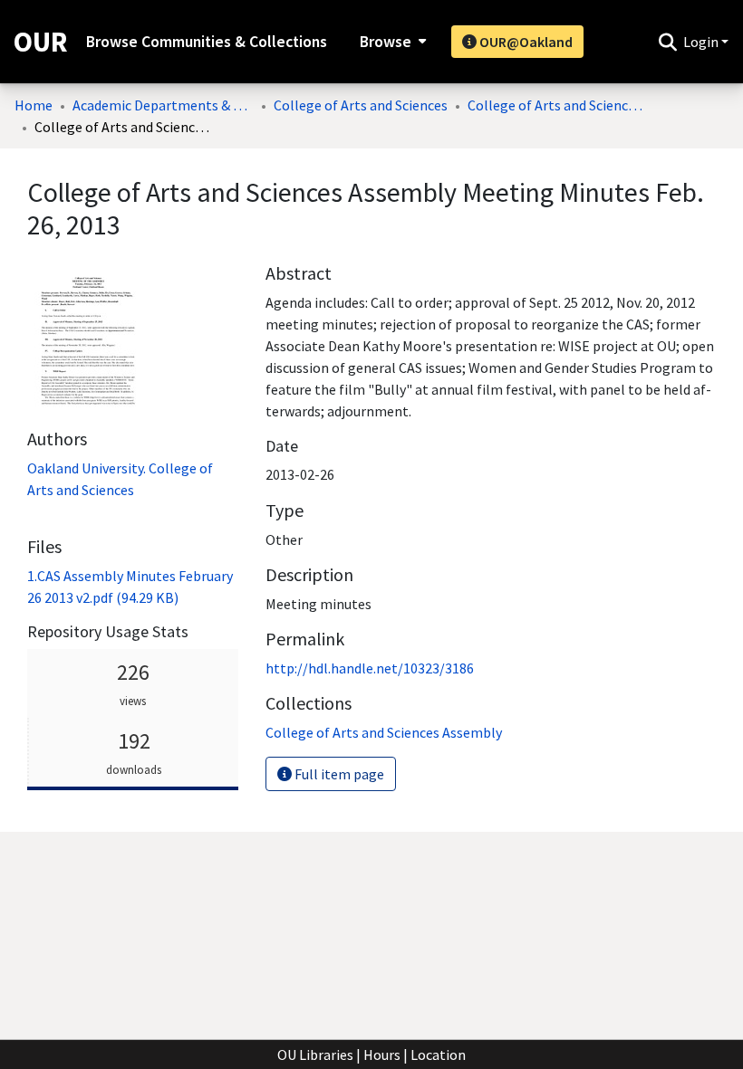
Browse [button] (385, 42)
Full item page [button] (338, 774)
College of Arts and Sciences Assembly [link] (558, 105)
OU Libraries (315, 1054)
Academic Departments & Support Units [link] (163, 105)
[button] (667, 41)
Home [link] (33, 105)
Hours (381, 1054)
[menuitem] (391, 41)
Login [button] (702, 42)
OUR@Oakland (525, 42)
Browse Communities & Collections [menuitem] (206, 42)
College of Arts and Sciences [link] (361, 105)
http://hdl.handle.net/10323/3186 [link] (369, 668)
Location (438, 1054)
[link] (383, 732)
